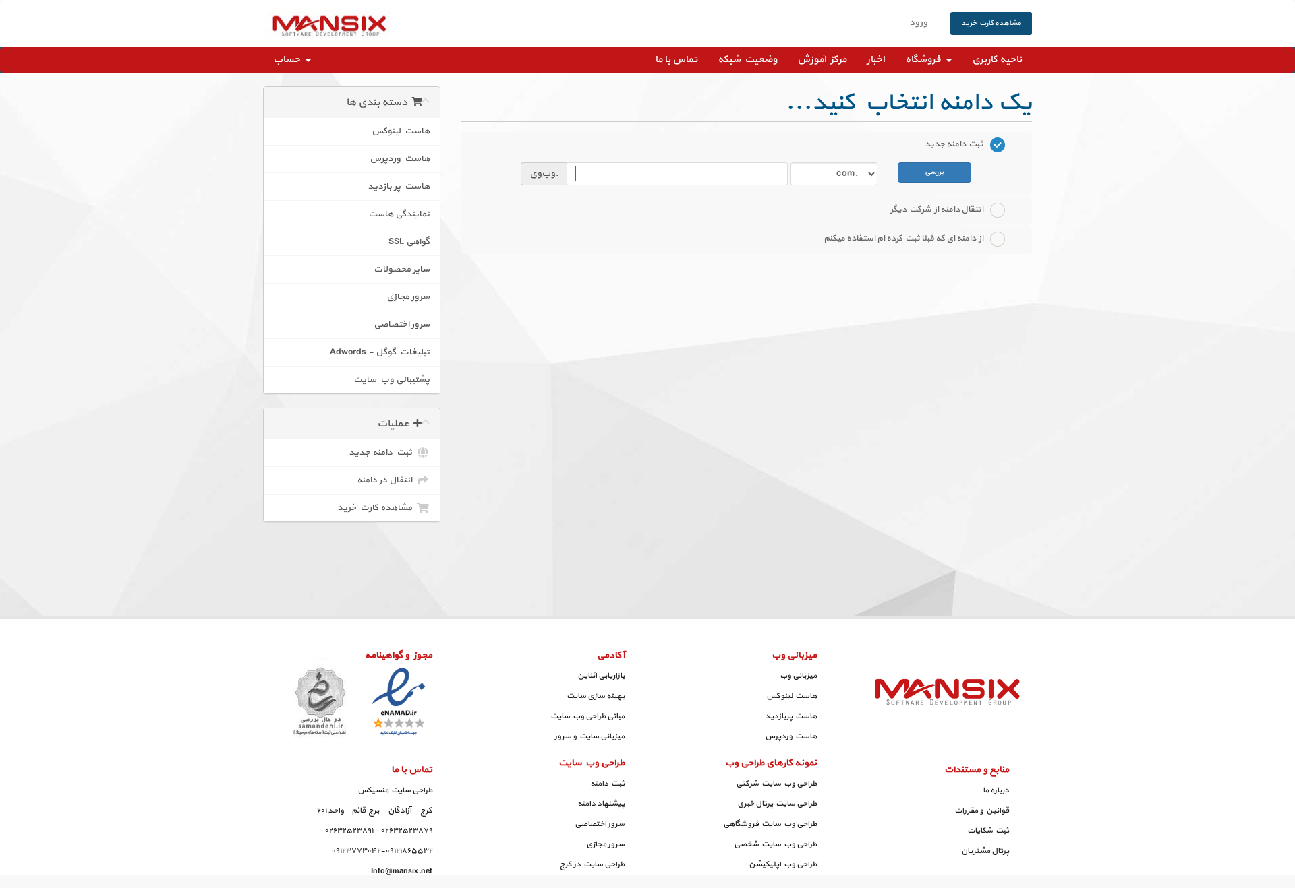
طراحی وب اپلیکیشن (783, 864)
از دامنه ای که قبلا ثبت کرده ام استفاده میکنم (903, 238)
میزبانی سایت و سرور (589, 736)
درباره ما (996, 790)
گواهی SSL (409, 241)
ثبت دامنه (607, 784)
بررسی (934, 172)
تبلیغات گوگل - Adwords (380, 352)
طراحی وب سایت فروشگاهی (770, 824)
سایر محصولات (402, 269)
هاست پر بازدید (399, 186)
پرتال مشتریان (985, 851)
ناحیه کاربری (997, 59)
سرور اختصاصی (402, 324)
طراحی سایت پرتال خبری (777, 804)
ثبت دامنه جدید (382, 452)
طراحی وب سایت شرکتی (776, 784)
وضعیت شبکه (747, 59)
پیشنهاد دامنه (601, 804)
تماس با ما (676, 59)
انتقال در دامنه (386, 480)
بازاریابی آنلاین (601, 676)
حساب (288, 59)
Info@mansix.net (401, 871)
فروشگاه (925, 59)
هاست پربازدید (791, 716)
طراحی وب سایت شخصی (775, 844)
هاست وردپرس (400, 159)
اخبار (876, 59)
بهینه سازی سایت (596, 696)
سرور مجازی (408, 297)
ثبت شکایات (988, 831)
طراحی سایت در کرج (592, 864)
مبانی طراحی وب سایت (587, 716)
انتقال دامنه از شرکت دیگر (936, 209)
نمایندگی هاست (399, 214)
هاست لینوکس (401, 131)
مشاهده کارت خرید (991, 23)
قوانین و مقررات (981, 810)
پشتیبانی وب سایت (391, 380)
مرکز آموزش (821, 59)
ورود (918, 22)
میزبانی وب (798, 676)
